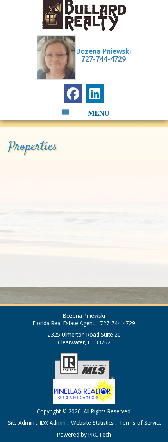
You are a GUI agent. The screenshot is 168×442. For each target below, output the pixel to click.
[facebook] (73, 93)
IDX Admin (53, 422)
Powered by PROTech (84, 434)
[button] (78, 112)
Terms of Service (140, 422)
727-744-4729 (103, 59)
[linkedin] (95, 93)
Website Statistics (92, 422)
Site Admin (22, 422)
